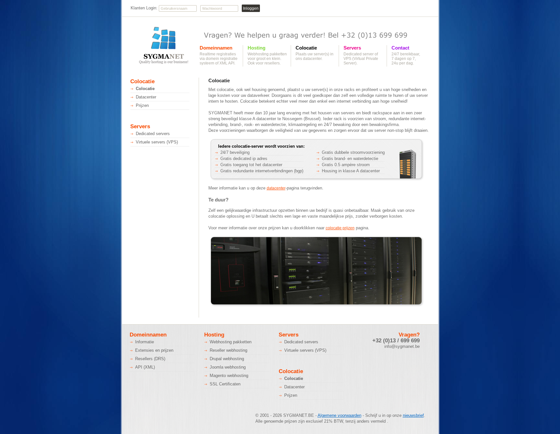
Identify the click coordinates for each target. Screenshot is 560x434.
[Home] (163, 46)
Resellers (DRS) (150, 358)
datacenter (276, 188)
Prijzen (142, 105)
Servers (352, 48)
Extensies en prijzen (154, 350)
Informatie (144, 341)
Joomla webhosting (228, 367)
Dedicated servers (153, 133)
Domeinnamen (216, 48)
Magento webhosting (229, 375)
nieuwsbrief (413, 415)
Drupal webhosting (227, 358)
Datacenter (146, 97)
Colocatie (306, 48)
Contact (400, 48)
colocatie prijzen (340, 228)
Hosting (256, 48)
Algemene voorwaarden (339, 415)
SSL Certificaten (225, 384)
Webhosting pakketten (230, 341)
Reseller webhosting (228, 350)
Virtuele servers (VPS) (157, 142)
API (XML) (145, 367)
